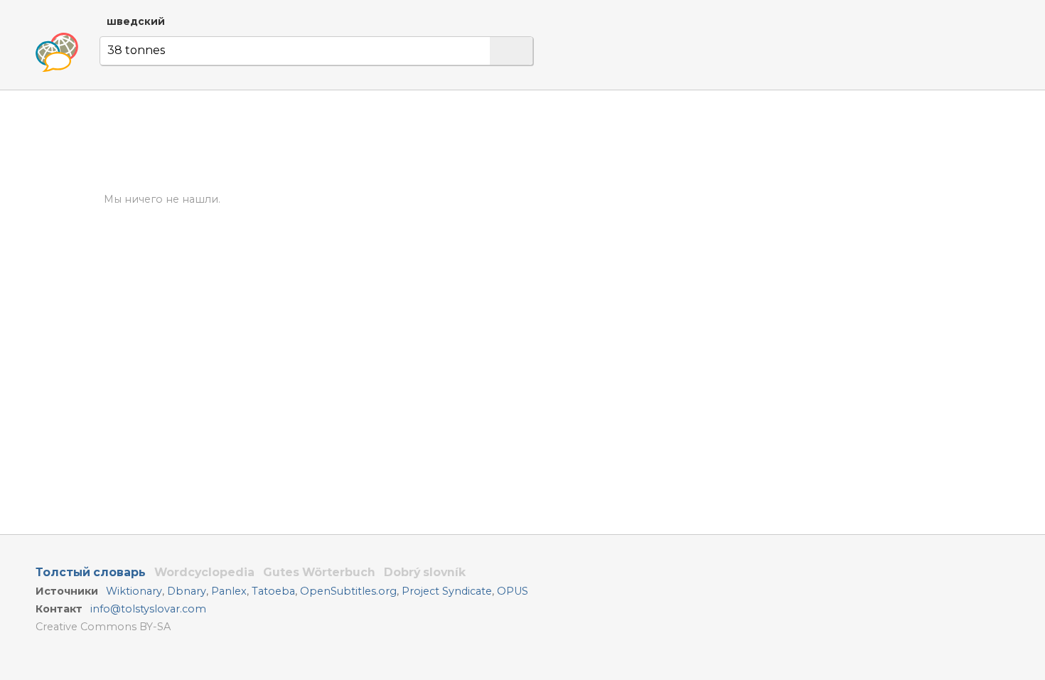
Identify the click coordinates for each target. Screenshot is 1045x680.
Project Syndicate (447, 591)
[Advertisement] (693, 226)
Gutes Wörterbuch (319, 572)
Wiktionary (134, 591)
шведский (136, 21)
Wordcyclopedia (204, 572)
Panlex (229, 591)
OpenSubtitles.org (348, 591)
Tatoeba (273, 591)
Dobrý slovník (425, 572)
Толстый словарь (91, 572)
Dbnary (186, 591)
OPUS (512, 591)
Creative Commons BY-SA (103, 626)
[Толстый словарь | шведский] (57, 52)
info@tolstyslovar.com (148, 608)
